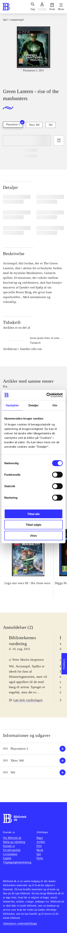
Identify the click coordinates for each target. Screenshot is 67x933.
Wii (50, 124)
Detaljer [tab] (33, 405)
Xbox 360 (34, 124)
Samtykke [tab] (12, 405)
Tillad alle (33, 513)
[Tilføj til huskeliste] (59, 140)
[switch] (57, 475)
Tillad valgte (33, 524)
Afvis (33, 535)
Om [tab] (54, 405)
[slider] (33, 54)
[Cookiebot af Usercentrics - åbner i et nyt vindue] (47, 395)
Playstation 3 (13, 124)
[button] (33, 749)
